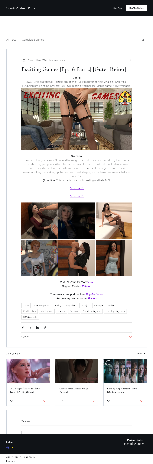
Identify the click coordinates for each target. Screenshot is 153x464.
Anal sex (61, 311)
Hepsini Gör (141, 353)
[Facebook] (7, 447)
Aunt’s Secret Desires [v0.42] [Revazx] (73, 390)
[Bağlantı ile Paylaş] (44, 327)
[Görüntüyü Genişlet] (39, 220)
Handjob (85, 305)
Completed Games (33, 39)
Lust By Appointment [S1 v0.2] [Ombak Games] (123, 390)
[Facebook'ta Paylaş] (22, 327)
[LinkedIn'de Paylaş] (37, 327)
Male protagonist (41, 305)
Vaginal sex (71, 305)
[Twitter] (12, 447)
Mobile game (47, 311)
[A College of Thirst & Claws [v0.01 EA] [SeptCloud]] (28, 371)
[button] (143, 40)
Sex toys (74, 311)
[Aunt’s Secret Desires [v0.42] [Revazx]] (76, 371)
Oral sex (111, 305)
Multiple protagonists (115, 311)
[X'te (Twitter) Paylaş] (30, 327)
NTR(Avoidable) (30, 317)
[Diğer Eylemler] (130, 60)
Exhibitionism (29, 311)
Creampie (98, 305)
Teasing (57, 305)
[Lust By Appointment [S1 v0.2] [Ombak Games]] (125, 371)
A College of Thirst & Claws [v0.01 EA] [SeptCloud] (25, 390)
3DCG (26, 305)
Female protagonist (92, 311)
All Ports (11, 39)
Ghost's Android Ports (20, 8)
